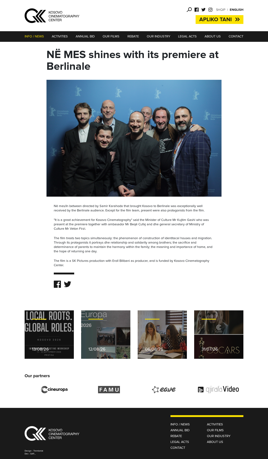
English (236, 10)
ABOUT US (213, 36)
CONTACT (236, 36)
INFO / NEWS (34, 36)
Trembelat (38, 451)
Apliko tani (215, 19)
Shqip (220, 10)
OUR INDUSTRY (158, 36)
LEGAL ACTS (187, 36)
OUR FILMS (111, 36)
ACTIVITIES (60, 36)
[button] (189, 9)
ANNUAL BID (85, 36)
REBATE (133, 36)
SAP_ (33, 454)
